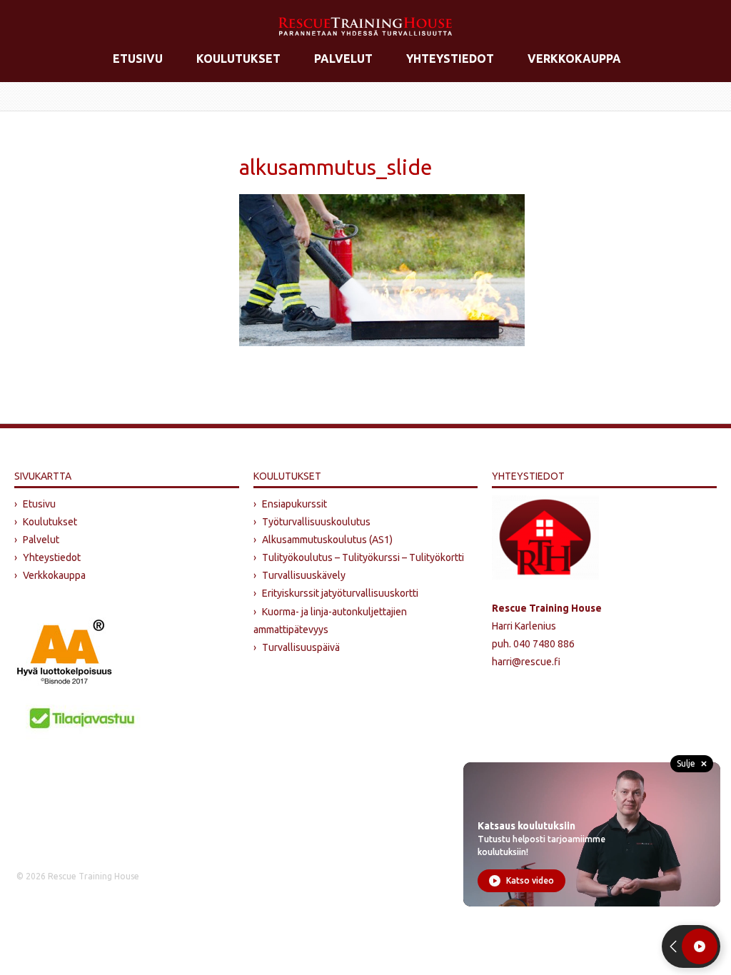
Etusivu (138, 58)
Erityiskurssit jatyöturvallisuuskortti (340, 593)
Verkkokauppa (574, 58)
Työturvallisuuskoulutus (316, 521)
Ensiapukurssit (294, 504)
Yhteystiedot (450, 58)
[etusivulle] (365, 27)
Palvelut (343, 58)
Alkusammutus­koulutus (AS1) (327, 539)
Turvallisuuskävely (304, 575)
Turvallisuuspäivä (301, 647)
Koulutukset (238, 58)
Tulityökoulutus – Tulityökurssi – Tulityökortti (363, 557)
